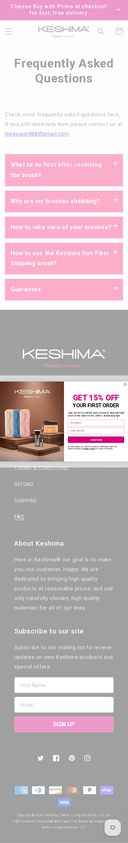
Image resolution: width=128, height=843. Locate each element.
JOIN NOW (96, 439)
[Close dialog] (125, 384)
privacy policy (89, 449)
